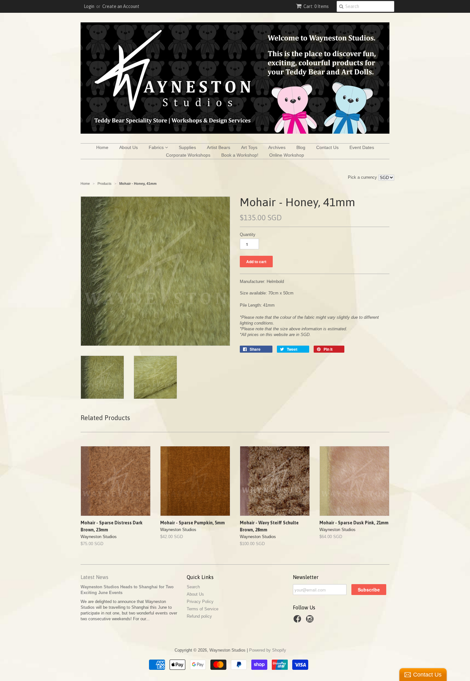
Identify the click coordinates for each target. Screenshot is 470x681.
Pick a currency (363, 177)
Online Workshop (286, 155)
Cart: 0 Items (316, 6)
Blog (300, 147)
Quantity (247, 234)
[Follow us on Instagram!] (311, 621)
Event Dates (361, 147)
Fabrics (157, 147)
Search (193, 586)
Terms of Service (202, 609)
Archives (277, 147)
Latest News (94, 577)
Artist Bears (218, 147)
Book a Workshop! (239, 155)
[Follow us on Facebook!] (298, 621)
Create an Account (120, 6)
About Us (128, 147)
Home (102, 147)
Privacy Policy (200, 601)
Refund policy (199, 616)
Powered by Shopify (267, 650)
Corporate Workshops (188, 155)
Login (89, 6)
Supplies (187, 147)
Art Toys (249, 147)
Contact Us (327, 147)
